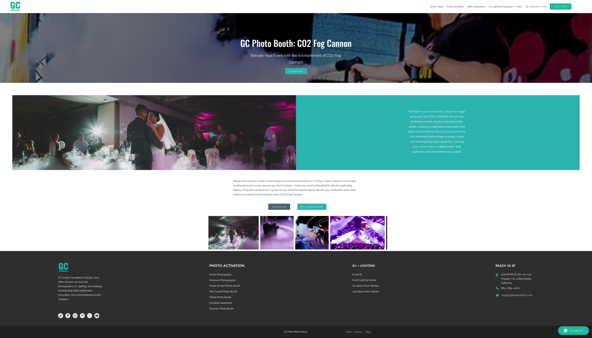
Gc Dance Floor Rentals (365, 285)
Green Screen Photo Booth (225, 285)
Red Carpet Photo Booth (223, 291)
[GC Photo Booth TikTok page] (60, 315)
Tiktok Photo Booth (220, 297)
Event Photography (221, 274)
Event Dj (357, 274)
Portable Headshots (221, 302)
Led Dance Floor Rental (365, 291)
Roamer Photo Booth (222, 308)
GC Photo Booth (292, 331)
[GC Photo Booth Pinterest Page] (82, 315)
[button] (437, 6)
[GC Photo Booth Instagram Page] (75, 315)
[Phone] (527, 6)
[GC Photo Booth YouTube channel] (96, 315)
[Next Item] (382, 233)
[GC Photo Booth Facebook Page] (67, 315)
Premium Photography (223, 280)
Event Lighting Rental (364, 280)
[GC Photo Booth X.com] (89, 315)
